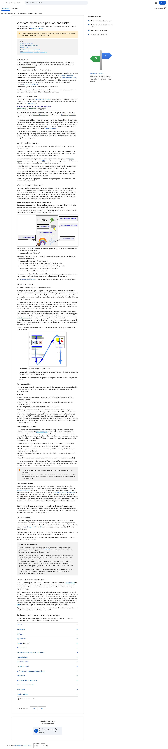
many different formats (42, 99)
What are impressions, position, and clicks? (102, 26)
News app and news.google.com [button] (27, 680)
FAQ (43, 161)
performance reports (29, 67)
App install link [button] (21, 639)
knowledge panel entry (68, 115)
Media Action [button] (21, 676)
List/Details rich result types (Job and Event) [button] (31, 671)
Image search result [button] (23, 666)
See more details (50, 128)
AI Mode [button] (19, 625)
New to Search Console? (96, 73)
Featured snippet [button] (22, 657)
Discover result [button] (21, 648)
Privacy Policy (18, 745)
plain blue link (32, 103)
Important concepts (94, 16)
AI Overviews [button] (21, 629)
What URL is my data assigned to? (30, 50)
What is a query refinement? (32, 527)
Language (37, 743)
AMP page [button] (20, 634)
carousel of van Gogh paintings (64, 492)
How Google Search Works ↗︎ (99, 30)
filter (18, 605)
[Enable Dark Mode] (47, 745)
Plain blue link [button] (21, 689)
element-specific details (27, 279)
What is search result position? (29, 45)
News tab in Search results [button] (25, 685)
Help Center (5, 8)
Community (15, 8)
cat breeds (47, 549)
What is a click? (24, 47)
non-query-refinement (24, 490)
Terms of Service (27, 745)
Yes (34, 708)
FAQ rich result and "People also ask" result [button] (30, 652)
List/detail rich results (24, 318)
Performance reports (37, 28)
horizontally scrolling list (40, 115)
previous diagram (41, 432)
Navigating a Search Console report (101, 21)
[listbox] (39, 745)
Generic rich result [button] (22, 662)
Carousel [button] (23, 643)
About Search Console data (99, 34)
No (42, 708)
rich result (26, 643)
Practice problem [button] (22, 694)
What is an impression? (26, 43)
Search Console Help (13, 3)
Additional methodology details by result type (33, 52)
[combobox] (59, 3)
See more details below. (65, 75)
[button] (3, 3)
